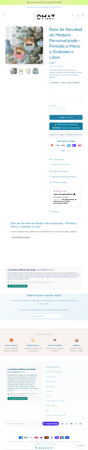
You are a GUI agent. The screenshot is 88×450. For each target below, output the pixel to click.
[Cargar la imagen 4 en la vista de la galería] (35, 71)
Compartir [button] (55, 211)
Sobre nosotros (51, 406)
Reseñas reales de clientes (56, 415)
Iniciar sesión (51, 377)
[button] (4, 15)
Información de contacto (49, 443)
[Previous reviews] (51, 197)
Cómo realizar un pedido (55, 401)
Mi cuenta (49, 386)
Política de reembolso (33, 441)
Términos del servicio (62, 441)
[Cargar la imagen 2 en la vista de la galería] (21, 71)
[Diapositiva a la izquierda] (7, 71)
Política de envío (76, 441)
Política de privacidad (47, 441)
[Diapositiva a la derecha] (41, 71)
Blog (47, 410)
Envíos (48, 396)
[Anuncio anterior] (4, 2)
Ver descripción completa (20, 237)
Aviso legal (36, 443)
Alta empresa (51, 381)
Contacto (49, 391)
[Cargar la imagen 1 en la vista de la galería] (14, 71)
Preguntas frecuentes (59, 164)
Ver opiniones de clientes (17, 286)
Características (57, 159)
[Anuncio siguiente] (83, 2)
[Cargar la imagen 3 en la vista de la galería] (28, 71)
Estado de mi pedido (53, 372)
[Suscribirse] (60, 316)
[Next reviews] (80, 197)
